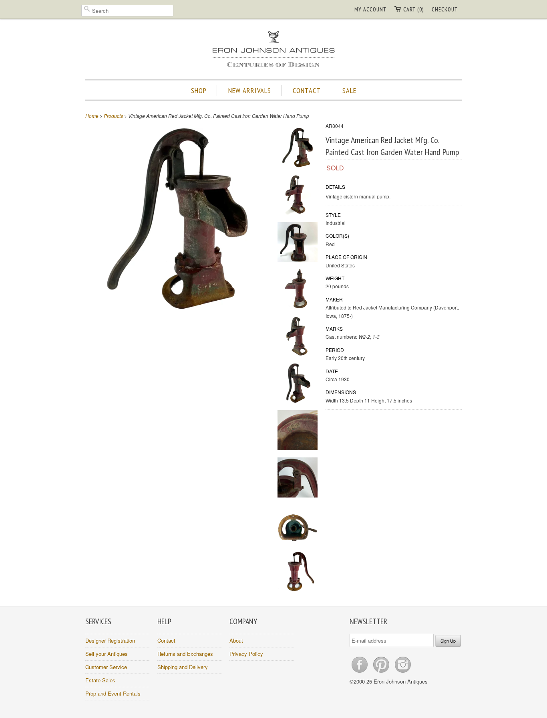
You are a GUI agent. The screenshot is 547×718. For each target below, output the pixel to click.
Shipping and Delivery (182, 667)
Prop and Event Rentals (113, 693)
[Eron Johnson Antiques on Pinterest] (382, 672)
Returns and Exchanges (185, 653)
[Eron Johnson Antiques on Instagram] (403, 672)
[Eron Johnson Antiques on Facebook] (360, 672)
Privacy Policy (246, 653)
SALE (349, 90)
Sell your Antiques (106, 653)
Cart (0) (413, 9)
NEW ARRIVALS (249, 90)
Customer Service (106, 667)
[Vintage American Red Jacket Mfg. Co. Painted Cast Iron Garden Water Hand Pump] (298, 149)
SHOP (199, 90)
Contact (166, 640)
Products (113, 115)
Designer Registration (110, 640)
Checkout (445, 9)
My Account (370, 9)
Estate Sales (100, 680)
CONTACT (307, 90)
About (236, 640)
